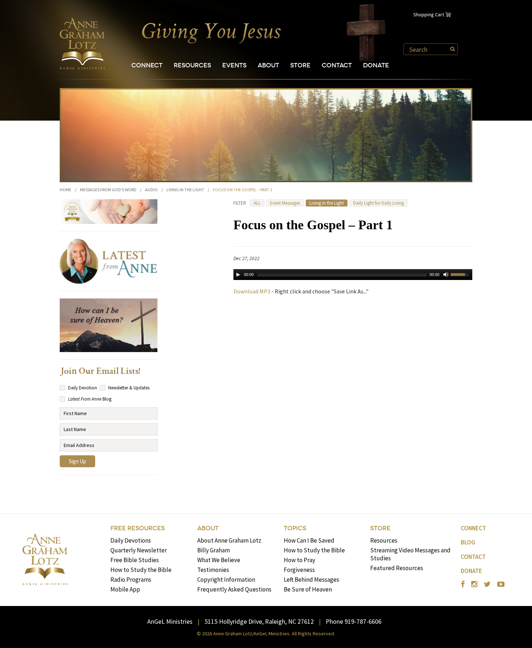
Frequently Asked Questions (234, 589)
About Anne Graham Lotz (229, 540)
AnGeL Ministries (170, 621)
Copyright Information (226, 580)
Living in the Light (185, 189)
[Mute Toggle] (446, 274)
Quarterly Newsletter (138, 550)
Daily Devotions (130, 540)
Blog (468, 542)
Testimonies (213, 570)
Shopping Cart (428, 14)
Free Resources (137, 528)
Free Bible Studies (134, 560)
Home (65, 189)
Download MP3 (251, 291)
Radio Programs (130, 580)
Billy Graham (213, 550)
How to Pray (299, 560)
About (268, 65)
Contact (337, 65)
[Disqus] (352, 393)
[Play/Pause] (238, 274)
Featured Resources (396, 568)
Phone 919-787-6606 (353, 621)
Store (300, 65)
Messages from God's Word (108, 189)
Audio (151, 189)
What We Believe (218, 560)
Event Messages (285, 203)
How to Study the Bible (141, 570)
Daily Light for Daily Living (378, 203)
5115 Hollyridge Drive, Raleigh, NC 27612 (259, 621)
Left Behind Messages (311, 580)
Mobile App (125, 589)
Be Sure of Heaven (308, 589)
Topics (295, 528)
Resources (192, 65)
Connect (146, 65)
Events (234, 65)
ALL (257, 203)
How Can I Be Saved (309, 540)
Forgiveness (299, 570)
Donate (376, 65)
